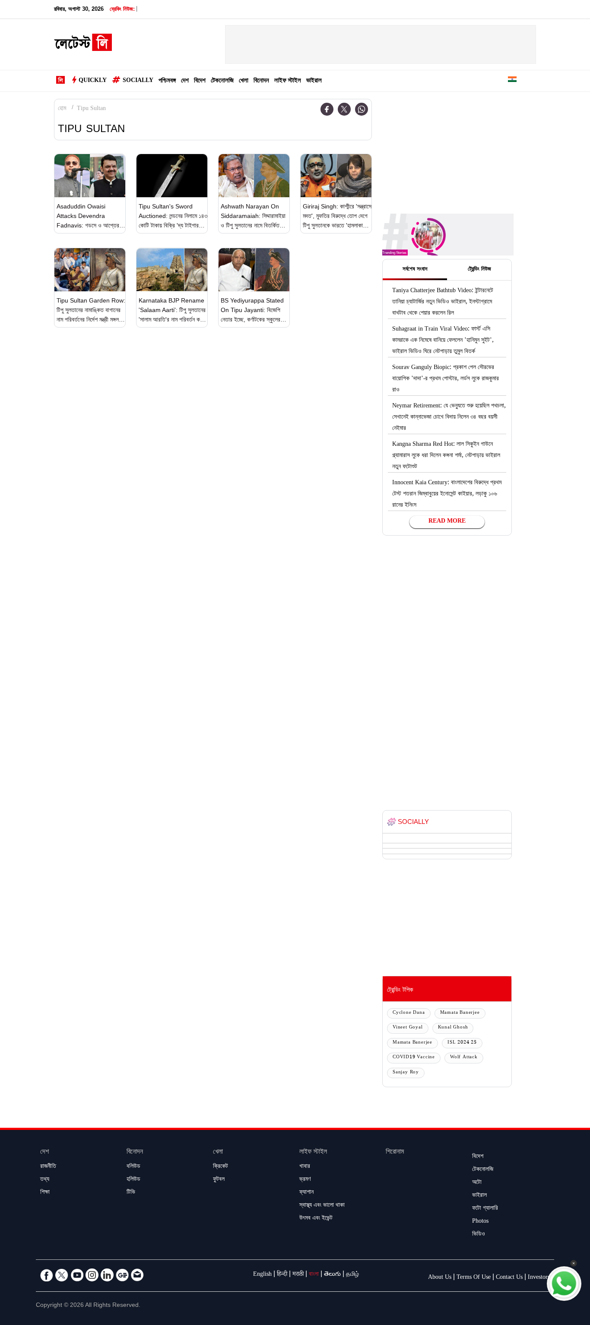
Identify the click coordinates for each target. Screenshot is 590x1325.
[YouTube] (76, 1274)
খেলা (243, 81)
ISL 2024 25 (462, 1043)
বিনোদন (261, 81)
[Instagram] (92, 1274)
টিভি (131, 1193)
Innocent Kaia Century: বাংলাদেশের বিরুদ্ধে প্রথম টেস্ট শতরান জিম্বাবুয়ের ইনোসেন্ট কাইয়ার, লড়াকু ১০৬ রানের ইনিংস (446, 495)
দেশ (185, 81)
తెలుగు (332, 1275)
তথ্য (44, 1180)
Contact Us (509, 1278)
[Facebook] (326, 109)
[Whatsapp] (361, 109)
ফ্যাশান (306, 1193)
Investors (539, 1278)
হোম (62, 109)
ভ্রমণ (305, 1180)
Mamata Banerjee (460, 1013)
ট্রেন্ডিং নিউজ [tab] (479, 269)
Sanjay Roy (406, 1072)
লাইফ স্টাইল (287, 81)
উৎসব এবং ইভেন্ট (316, 1219)
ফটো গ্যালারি (485, 1209)
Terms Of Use (474, 1278)
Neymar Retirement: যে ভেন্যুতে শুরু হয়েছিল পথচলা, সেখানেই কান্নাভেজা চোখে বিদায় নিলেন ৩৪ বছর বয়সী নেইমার (449, 418)
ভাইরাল (314, 81)
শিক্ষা (45, 1193)
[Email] (137, 1274)
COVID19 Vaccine (414, 1057)
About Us (439, 1278)
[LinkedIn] (107, 1274)
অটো (477, 1183)
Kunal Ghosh (453, 1028)
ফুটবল (219, 1180)
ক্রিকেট (220, 1167)
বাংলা (314, 1275)
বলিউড (133, 1167)
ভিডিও (478, 1235)
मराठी (298, 1275)
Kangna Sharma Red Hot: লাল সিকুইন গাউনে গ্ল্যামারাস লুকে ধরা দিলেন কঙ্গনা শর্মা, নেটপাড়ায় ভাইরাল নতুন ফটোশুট (446, 456)
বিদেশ (200, 81)
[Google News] (122, 1274)
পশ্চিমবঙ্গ (167, 81)
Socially (138, 81)
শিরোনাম (395, 1152)
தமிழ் (352, 1275)
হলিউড (133, 1180)
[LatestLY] (83, 45)
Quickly (93, 81)
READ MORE (447, 522)
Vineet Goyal (408, 1028)
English (262, 1275)
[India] (512, 80)
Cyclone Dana (409, 1013)
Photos (480, 1222)
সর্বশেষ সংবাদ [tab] (415, 269)
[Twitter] (344, 109)
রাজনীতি (48, 1167)
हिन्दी (282, 1275)
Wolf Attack (464, 1057)
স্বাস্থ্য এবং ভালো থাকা (322, 1206)
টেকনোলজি (222, 81)
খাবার (304, 1167)
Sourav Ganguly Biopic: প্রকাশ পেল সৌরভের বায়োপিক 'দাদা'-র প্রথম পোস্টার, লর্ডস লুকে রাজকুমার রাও (445, 379)
